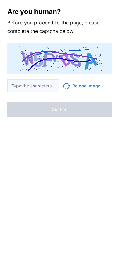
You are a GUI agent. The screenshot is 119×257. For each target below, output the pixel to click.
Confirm (59, 109)
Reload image (86, 85)
